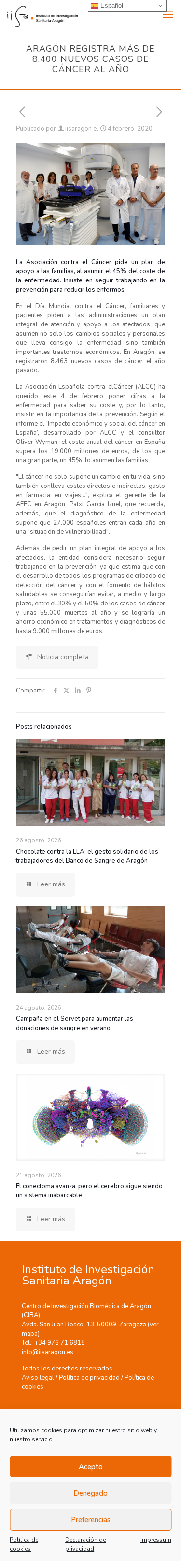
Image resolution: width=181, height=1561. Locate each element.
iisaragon (78, 128)
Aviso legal (38, 1377)
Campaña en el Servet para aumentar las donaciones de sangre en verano (74, 1023)
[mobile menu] (168, 14)
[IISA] (39, 14)
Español (110, 5)
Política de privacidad (89, 1377)
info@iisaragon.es (47, 1352)
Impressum (155, 1540)
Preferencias (91, 1520)
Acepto (91, 1467)
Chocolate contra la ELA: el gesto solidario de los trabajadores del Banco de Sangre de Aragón (87, 856)
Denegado (90, 1493)
